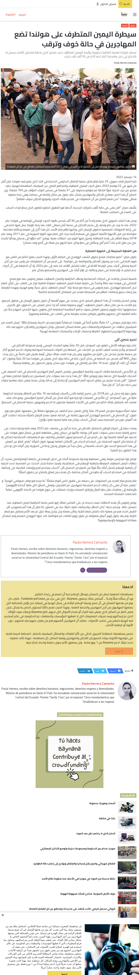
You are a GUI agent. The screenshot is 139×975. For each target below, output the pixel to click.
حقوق (132, 25)
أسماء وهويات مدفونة (102, 803)
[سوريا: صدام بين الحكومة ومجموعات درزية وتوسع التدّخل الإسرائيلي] (127, 852)
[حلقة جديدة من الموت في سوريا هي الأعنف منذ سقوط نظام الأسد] (127, 882)
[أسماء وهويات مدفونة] (127, 807)
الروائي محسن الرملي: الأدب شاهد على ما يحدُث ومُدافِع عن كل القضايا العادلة (72, 909)
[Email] (82, 570)
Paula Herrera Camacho (125, 63)
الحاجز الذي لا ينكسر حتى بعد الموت (95, 833)
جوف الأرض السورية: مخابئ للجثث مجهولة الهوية (87, 894)
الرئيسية (125, 25)
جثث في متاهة (107, 818)
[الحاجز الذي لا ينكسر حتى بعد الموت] (127, 837)
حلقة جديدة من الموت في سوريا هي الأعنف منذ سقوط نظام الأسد (78, 878)
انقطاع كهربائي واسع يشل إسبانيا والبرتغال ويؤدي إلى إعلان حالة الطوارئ (74, 863)
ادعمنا (119, 651)
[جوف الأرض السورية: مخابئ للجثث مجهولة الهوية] (127, 898)
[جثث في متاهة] (127, 822)
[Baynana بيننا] (124, 14)
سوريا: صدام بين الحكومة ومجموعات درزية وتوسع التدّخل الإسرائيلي (77, 848)
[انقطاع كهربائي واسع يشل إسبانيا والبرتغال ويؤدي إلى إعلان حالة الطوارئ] (127, 867)
